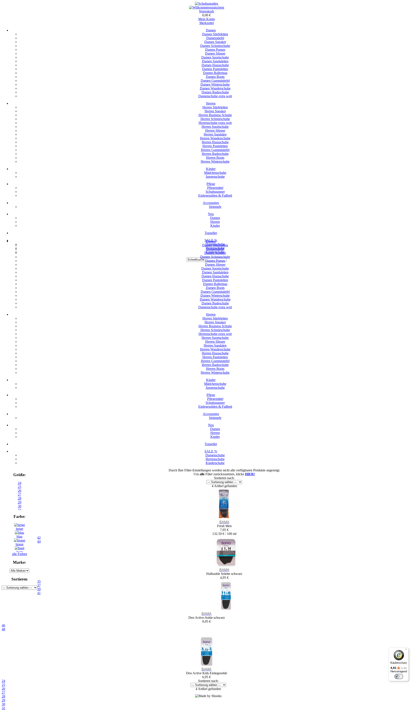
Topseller (211, 233)
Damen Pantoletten (215, 69)
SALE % (211, 451)
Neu (211, 214)
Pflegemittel (215, 188)
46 (3, 625)
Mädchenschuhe (215, 172)
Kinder (211, 169)
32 (3, 708)
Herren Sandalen (215, 134)
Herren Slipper (215, 130)
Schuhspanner (215, 191)
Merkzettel (206, 23)
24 (19, 483)
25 (19, 487)
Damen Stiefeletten (215, 34)
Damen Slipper (215, 53)
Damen (211, 30)
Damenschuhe (215, 455)
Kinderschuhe (215, 463)
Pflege (210, 184)
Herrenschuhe (215, 459)
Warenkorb (206, 11)
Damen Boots (215, 77)
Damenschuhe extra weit (215, 96)
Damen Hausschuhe (215, 65)
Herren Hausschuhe (215, 142)
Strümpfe (215, 206)
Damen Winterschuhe (215, 84)
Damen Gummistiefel (215, 80)
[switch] (399, 676)
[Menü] (406, 650)
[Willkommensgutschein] (206, 7)
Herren (211, 103)
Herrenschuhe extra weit (215, 123)
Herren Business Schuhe (215, 115)
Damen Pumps (215, 49)
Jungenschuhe (215, 176)
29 (3, 700)
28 (3, 696)
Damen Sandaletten (215, 61)
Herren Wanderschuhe (215, 138)
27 (3, 692)
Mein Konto (206, 19)
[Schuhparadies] (206, 3)
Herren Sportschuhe (215, 126)
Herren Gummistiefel (215, 150)
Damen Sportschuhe (215, 57)
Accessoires (211, 203)
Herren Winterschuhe (215, 161)
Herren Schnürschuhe (215, 119)
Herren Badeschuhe (215, 154)
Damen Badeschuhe (215, 92)
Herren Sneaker (215, 111)
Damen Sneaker (215, 42)
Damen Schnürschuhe (215, 46)
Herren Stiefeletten (215, 107)
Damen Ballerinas (215, 73)
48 (3, 629)
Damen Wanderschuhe (215, 88)
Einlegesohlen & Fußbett (215, 195)
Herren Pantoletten (215, 146)
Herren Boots (215, 157)
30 (3, 704)
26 (3, 688)
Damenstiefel (215, 38)
